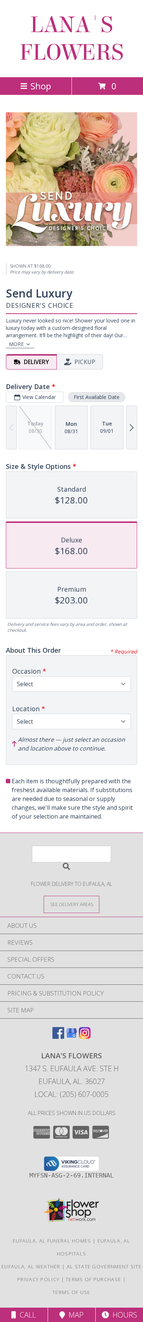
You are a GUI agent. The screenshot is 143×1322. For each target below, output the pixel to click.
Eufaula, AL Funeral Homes (52, 1240)
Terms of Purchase (93, 1279)
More (16, 344)
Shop (40, 86)
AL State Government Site (104, 1266)
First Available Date (97, 396)
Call (26, 1315)
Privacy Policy (38, 1279)
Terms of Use (71, 1292)
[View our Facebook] (58, 1036)
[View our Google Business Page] (71, 1036)
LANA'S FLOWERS (71, 38)
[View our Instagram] (85, 1036)
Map (74, 1315)
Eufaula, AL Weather (30, 1266)
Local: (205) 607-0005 (71, 1094)
